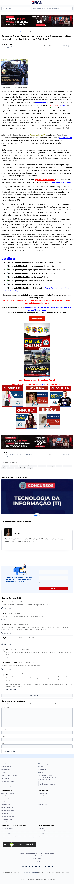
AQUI (44, 384)
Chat (41, 766)
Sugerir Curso (42, 804)
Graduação (4, 801)
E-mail (3, 736)
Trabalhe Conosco (6, 784)
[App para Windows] (23, 866)
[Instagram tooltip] (39, 866)
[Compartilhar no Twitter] (64, 46)
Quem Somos (5, 764)
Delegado (17, 290)
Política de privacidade (37, 856)
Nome (3, 729)
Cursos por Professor (8, 816)
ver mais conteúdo (36, 695)
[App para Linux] (26, 866)
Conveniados (5, 778)
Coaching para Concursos (9, 796)
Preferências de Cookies (8, 787)
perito (62, 105)
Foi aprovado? (47, 783)
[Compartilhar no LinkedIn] (66, 46)
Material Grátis (43, 796)
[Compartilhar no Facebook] (61, 46)
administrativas (50, 108)
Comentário (5, 707)
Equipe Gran (8, 44)
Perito (67, 288)
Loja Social (4, 772)
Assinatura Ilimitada (7, 793)
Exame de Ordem (6, 799)
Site (2, 743)
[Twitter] (49, 866)
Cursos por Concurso (7, 807)
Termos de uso (37, 858)
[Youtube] (36, 866)
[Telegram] (52, 866)
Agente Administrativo (53, 288)
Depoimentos (42, 793)
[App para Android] (33, 866)
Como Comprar (6, 769)
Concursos (10, 32)
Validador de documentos (9, 775)
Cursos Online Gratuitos (8, 822)
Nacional (18, 32)
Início (3, 32)
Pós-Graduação (6, 804)
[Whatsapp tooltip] (42, 866)
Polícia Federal (41, 102)
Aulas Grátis (42, 801)
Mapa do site (37, 861)
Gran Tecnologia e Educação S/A (29, 872)
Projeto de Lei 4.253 (37, 135)
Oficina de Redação (7, 819)
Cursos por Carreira (7, 810)
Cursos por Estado (7, 813)
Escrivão (8, 290)
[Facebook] (46, 866)
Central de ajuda (45, 764)
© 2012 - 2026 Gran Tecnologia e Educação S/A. (37, 853)
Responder (7, 608)
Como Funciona (6, 766)
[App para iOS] (29, 866)
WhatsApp (43, 769)
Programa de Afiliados (8, 781)
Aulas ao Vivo (42, 799)
